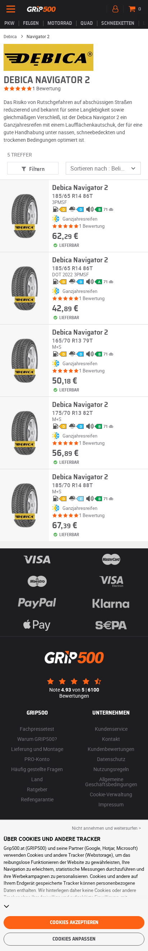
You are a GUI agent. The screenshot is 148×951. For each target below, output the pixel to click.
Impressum (111, 804)
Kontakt (111, 738)
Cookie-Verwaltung (111, 794)
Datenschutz (111, 759)
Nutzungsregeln (111, 769)
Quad (86, 23)
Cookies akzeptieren (74, 922)
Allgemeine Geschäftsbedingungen (111, 782)
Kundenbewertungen (111, 749)
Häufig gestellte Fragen (37, 769)
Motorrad (59, 23)
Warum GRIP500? (37, 738)
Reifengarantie (37, 799)
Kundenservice (111, 728)
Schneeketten (117, 23)
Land (37, 779)
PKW (9, 23)
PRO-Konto (37, 759)
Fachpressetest (37, 728)
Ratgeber (37, 789)
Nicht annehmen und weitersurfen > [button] (106, 828)
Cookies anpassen (74, 939)
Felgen (31, 23)
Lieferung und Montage (37, 749)
